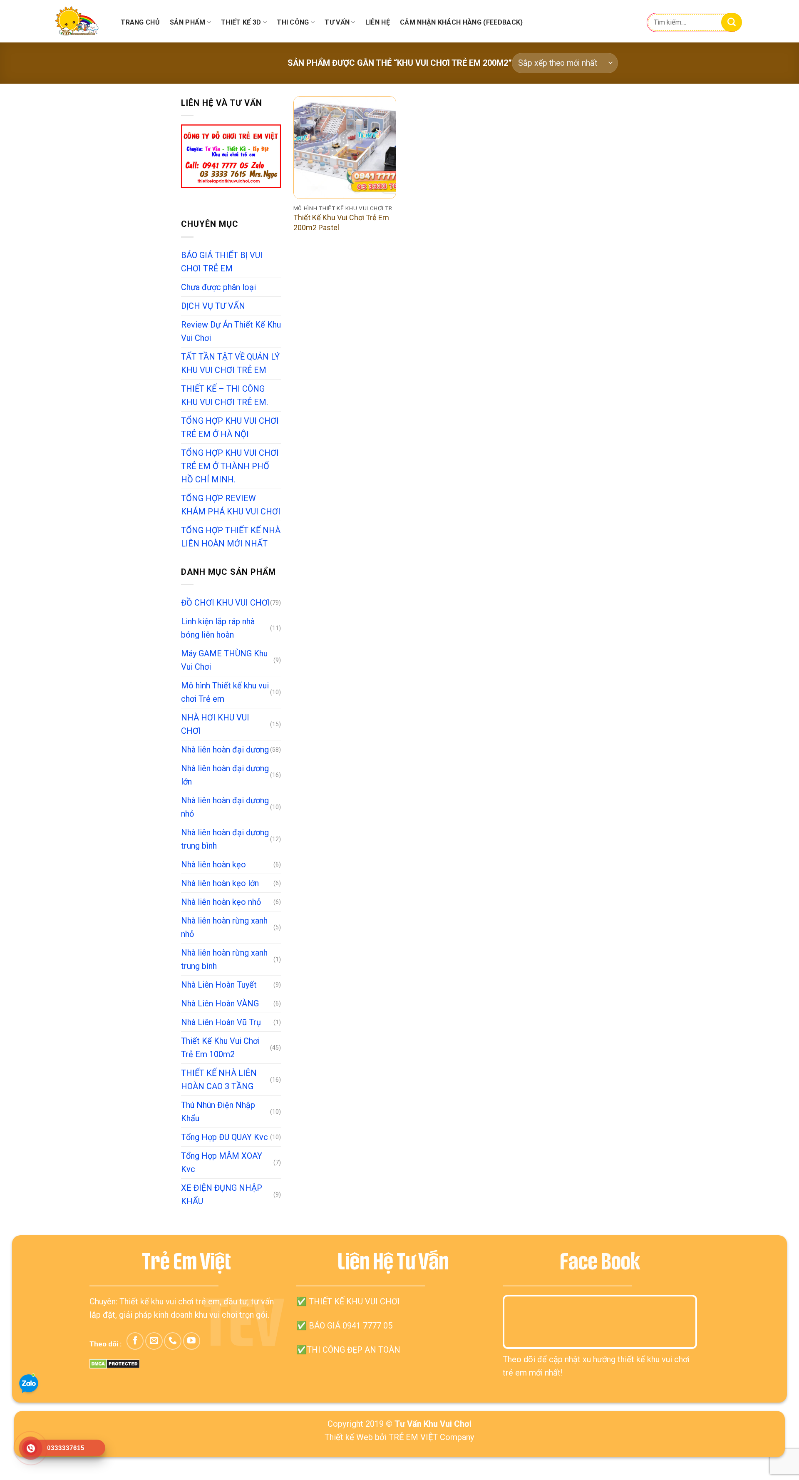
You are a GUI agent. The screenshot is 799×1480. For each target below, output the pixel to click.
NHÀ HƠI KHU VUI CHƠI (215, 724)
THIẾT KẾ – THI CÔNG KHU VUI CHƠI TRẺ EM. (224, 395)
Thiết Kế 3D (241, 22)
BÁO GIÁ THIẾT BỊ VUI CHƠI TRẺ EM (222, 261)
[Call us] (172, 1340)
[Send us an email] (153, 1340)
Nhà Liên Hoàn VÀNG (220, 1003)
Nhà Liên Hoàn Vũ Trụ (221, 1022)
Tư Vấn (337, 22)
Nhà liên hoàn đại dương (225, 750)
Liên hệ (377, 22)
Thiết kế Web (349, 1437)
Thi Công (293, 22)
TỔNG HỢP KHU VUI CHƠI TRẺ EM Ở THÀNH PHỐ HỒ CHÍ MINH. (230, 466)
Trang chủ (140, 22)
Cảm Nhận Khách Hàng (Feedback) (461, 22)
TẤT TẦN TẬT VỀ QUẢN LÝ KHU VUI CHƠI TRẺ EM (230, 363)
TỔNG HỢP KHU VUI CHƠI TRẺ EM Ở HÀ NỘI (230, 427)
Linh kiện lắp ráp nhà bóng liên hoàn (218, 628)
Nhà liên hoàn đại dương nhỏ (225, 807)
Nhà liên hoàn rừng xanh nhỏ (224, 927)
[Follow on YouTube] (191, 1340)
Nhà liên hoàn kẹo (213, 864)
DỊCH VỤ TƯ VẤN (213, 306)
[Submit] (731, 22)
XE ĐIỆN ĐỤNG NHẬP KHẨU (221, 1194)
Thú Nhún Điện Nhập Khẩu (218, 1111)
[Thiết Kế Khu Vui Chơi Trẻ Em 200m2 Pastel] (345, 148)
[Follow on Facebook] (135, 1340)
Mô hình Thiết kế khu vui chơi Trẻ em (225, 692)
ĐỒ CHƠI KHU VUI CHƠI (225, 603)
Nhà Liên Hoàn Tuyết (219, 985)
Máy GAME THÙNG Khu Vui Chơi (224, 660)
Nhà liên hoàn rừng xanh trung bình (224, 959)
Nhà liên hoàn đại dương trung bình (225, 839)
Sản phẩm (188, 22)
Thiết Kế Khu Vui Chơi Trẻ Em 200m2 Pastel (341, 222)
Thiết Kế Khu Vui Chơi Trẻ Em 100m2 (220, 1047)
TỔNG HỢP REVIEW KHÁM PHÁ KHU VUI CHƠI (230, 505)
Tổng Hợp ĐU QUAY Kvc (224, 1137)
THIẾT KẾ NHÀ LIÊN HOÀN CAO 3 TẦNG (219, 1079)
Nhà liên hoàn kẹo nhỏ (221, 902)
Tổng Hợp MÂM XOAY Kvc (221, 1162)
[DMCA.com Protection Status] (114, 1363)
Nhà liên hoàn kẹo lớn (220, 883)
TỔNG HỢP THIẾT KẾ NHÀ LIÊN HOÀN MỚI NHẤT (230, 537)
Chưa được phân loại (218, 287)
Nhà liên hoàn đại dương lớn (225, 775)
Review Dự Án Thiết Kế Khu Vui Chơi (231, 331)
